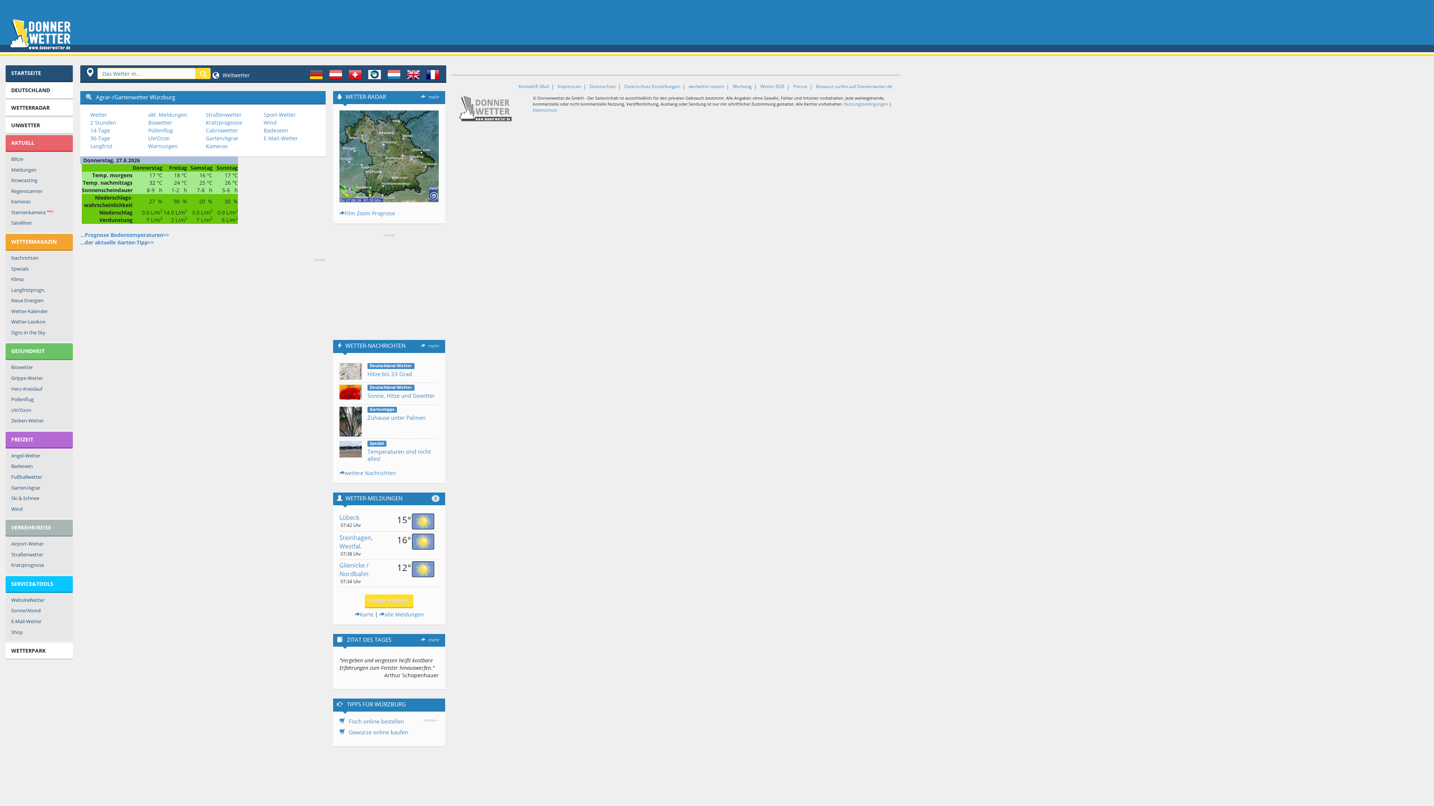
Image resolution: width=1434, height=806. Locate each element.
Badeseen (22, 466)
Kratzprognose (27, 565)
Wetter (98, 114)
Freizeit (22, 439)
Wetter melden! (389, 600)
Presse (800, 86)
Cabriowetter (222, 130)
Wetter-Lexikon (28, 321)
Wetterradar (30, 107)
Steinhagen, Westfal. (356, 542)
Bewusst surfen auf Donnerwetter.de (854, 86)
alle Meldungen (404, 614)
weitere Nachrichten (370, 473)
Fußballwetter (26, 477)
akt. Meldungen (167, 114)
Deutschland (30, 90)
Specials (20, 268)
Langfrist (101, 146)
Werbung (742, 86)
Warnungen (163, 146)
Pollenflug (22, 399)
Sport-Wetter (280, 114)
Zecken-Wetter (27, 420)
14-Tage (100, 130)
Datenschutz (603, 86)
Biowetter (22, 367)
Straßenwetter (27, 554)
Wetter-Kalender (29, 311)
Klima (17, 279)
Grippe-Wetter (27, 378)
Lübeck (349, 517)
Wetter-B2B (772, 86)
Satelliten (21, 222)
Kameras (21, 201)
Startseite (26, 72)
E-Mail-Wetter (26, 621)
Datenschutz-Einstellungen (652, 86)
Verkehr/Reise (31, 527)
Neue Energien (27, 300)
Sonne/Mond (26, 610)
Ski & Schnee (25, 498)
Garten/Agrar (25, 487)
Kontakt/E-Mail (534, 86)
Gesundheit (28, 350)
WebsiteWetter (27, 600)
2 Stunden (103, 122)
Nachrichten (24, 257)
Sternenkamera (32, 212)
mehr (434, 97)
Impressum (569, 86)
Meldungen (24, 169)
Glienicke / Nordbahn (354, 569)
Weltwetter (235, 75)
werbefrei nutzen (706, 86)
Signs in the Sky (28, 332)
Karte (366, 614)
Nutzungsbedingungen (866, 104)
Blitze (17, 159)
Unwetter (25, 125)
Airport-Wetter (27, 543)
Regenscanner (27, 191)
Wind (17, 509)
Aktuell (22, 142)
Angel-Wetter (25, 455)
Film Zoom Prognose (370, 213)
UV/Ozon (21, 410)
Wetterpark (28, 650)
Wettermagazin (34, 241)
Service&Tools (32, 583)
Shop (17, 632)
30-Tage (100, 138)
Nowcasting (24, 180)
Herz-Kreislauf (26, 388)
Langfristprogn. (28, 290)
